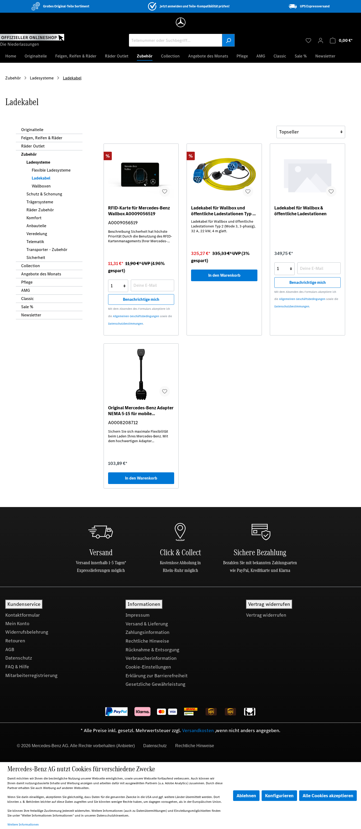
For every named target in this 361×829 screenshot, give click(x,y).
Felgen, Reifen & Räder (41, 138)
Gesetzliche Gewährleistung (155, 684)
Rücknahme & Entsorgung (152, 650)
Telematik (35, 241)
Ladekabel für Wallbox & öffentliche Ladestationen (300, 211)
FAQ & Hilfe (17, 667)
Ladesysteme (38, 162)
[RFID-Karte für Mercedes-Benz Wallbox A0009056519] (141, 174)
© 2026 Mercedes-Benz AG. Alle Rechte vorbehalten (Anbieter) (76, 745)
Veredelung (36, 233)
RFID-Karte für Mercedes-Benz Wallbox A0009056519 (139, 211)
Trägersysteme (39, 202)
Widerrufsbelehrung (26, 632)
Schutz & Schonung (44, 194)
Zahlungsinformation (147, 632)
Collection (30, 265)
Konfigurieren (279, 795)
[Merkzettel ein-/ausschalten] (164, 191)
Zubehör (29, 154)
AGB (9, 649)
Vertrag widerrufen (266, 615)
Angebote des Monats (41, 274)
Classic (27, 298)
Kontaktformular (22, 615)
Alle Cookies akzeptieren (328, 795)
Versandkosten (198, 730)
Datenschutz (18, 658)
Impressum (138, 615)
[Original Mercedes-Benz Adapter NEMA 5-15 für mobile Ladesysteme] (141, 374)
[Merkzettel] (308, 40)
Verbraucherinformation (151, 658)
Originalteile (32, 129)
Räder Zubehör (40, 210)
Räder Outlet (33, 146)
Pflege (27, 282)
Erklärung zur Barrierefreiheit (157, 676)
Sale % (27, 307)
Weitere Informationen (23, 824)
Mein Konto (17, 623)
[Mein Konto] (320, 40)
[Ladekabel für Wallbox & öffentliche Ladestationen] (307, 174)
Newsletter (31, 315)
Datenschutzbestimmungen (125, 324)
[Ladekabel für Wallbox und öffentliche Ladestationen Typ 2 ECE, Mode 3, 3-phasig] (224, 174)
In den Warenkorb (224, 275)
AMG (25, 290)
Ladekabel (41, 178)
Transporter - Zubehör (46, 249)
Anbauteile (36, 225)
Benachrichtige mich (141, 299)
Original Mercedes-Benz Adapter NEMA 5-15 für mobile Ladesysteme (141, 410)
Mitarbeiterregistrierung (31, 675)
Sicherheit (35, 257)
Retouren (15, 641)
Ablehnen (246, 795)
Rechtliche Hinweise (147, 641)
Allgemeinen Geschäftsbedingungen (136, 316)
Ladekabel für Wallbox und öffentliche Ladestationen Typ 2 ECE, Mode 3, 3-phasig (223, 211)
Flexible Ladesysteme (51, 170)
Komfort (33, 218)
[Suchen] (228, 40)
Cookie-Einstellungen (148, 667)
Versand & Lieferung (147, 624)
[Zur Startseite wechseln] (32, 40)
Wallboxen (41, 186)
